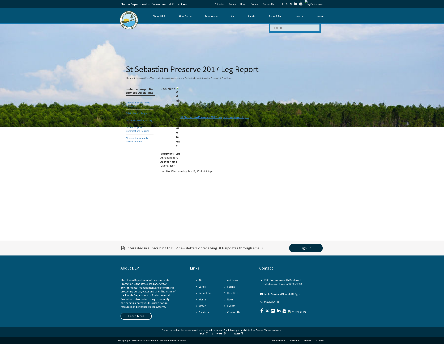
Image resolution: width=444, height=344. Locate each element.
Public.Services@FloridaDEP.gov (282, 294)
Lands (251, 16)
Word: (220, 333)
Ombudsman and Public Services (183, 78)
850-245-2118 (272, 302)
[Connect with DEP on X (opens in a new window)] (286, 4)
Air (232, 16)
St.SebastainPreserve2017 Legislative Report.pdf (214, 117)
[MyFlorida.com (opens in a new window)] (313, 4)
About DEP (159, 16)
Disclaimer (294, 340)
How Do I (184, 16)
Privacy (307, 340)
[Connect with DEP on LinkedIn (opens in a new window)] (295, 4)
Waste (299, 16)
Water (320, 16)
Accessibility (278, 340)
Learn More (136, 316)
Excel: (237, 333)
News (243, 4)
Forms (232, 4)
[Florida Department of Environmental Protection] (129, 20)
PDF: (203, 333)
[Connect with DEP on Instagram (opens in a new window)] (291, 4)
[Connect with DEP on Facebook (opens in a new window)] (282, 4)
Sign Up (306, 248)
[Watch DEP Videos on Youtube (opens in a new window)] (300, 4)
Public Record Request (138, 113)
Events (254, 4)
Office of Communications (154, 78)
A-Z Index (219, 4)
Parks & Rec (275, 16)
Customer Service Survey (139, 120)
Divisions (210, 16)
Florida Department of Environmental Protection (154, 4)
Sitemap (320, 340)
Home (129, 78)
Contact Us (268, 4)
